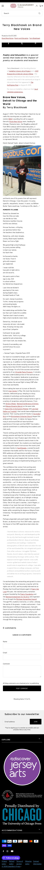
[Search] (39, 13)
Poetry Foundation (26, 594)
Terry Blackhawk (34, 38)
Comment (6, 664)
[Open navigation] (5, 6)
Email (5, 653)
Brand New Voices (7, 38)
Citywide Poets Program (23, 372)
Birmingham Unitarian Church (21, 416)
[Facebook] (3, 851)
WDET (10, 119)
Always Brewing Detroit (14, 406)
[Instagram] (7, 851)
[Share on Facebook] (8, 45)
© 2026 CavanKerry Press (11, 866)
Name (5, 641)
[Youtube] (12, 851)
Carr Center (13, 391)
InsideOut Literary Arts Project (20, 71)
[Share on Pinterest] (35, 45)
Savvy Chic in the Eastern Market (16, 409)
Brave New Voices (15, 121)
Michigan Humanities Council (26, 599)
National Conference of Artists (27, 404)
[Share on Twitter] (22, 45)
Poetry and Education (21, 38)
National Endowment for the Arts (17, 597)
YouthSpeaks (22, 448)
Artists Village (11, 404)
